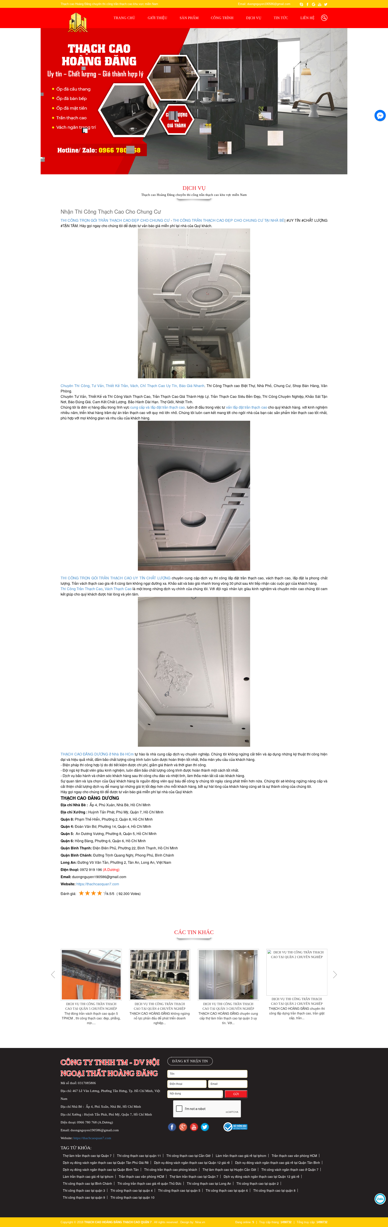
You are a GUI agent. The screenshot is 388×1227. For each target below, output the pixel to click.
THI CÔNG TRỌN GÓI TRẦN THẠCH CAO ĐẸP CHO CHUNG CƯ (115, 220)
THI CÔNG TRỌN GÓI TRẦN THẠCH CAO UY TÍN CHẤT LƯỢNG (115, 577)
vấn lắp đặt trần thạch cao (246, 407)
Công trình (222, 18)
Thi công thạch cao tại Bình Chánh (87, 1183)
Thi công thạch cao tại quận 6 (227, 1190)
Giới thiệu (157, 18)
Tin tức (281, 18)
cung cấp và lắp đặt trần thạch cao (157, 407)
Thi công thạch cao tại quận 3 (84, 1190)
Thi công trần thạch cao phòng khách (170, 1169)
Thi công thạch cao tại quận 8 (274, 1190)
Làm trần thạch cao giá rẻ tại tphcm (241, 1155)
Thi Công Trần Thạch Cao (82, 588)
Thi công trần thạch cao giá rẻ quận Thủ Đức (149, 1183)
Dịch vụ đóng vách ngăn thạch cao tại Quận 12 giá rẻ (192, 1162)
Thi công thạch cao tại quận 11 (139, 1155)
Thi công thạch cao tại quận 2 (257, 1183)
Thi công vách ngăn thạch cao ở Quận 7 (289, 1169)
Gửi (236, 1094)
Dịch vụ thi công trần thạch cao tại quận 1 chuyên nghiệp (301, 1006)
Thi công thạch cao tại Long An (209, 1183)
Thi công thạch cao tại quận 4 (131, 1190)
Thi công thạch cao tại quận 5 (179, 1190)
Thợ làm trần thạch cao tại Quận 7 (87, 1155)
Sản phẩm (189, 18)
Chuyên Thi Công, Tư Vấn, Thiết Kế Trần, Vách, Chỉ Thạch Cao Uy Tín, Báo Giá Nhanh (132, 385)
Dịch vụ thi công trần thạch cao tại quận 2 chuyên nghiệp (232, 1001)
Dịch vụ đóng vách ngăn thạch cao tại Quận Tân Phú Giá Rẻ (106, 1162)
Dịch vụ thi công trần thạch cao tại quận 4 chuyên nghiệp (95, 1006)
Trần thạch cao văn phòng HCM (294, 1155)
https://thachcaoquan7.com (97, 883)
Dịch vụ (253, 18)
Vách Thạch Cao (118, 588)
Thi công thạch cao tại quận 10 (132, 1197)
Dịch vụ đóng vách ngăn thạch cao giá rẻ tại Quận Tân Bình (277, 1162)
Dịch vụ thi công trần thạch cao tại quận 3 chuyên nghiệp (164, 1006)
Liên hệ (307, 18)
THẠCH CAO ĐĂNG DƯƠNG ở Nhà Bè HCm (97, 754)
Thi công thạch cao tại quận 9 (84, 1197)
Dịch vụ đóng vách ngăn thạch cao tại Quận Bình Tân (101, 1169)
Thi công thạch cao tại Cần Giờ (188, 1155)
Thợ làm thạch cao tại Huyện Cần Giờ (229, 1169)
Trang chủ (124, 18)
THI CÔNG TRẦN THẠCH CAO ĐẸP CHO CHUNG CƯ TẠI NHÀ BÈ (228, 220)
